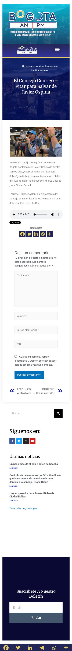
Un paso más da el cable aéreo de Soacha (33, 464)
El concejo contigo (33, 66)
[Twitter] (29, 234)
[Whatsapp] (43, 234)
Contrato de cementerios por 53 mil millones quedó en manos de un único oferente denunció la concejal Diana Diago (35, 479)
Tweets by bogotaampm (23, 508)
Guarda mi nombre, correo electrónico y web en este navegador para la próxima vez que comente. (35, 360)
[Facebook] (22, 234)
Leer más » (14, 468)
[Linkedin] (36, 234)
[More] (50, 234)
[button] (57, 49)
